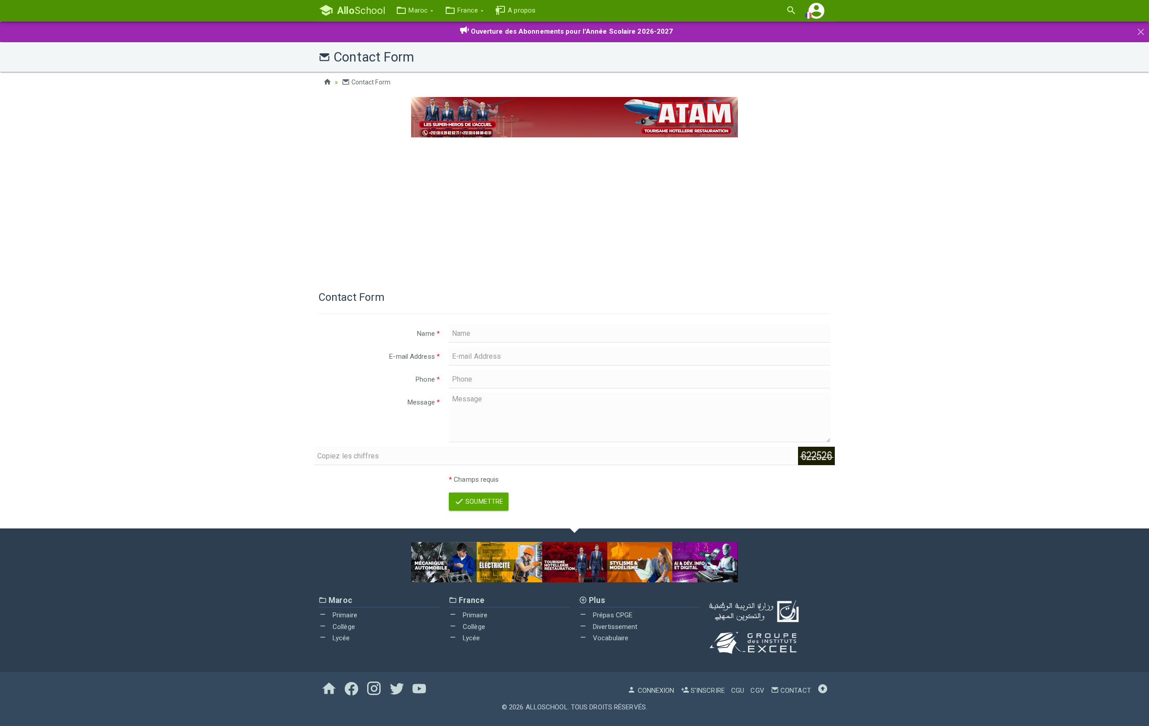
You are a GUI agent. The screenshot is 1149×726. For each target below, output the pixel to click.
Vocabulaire (609, 638)
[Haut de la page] (822, 690)
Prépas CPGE (611, 615)
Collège (343, 627)
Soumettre (483, 501)
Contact (795, 690)
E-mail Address (414, 356)
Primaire (344, 615)
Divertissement (614, 627)
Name (428, 334)
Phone (428, 379)
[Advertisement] (574, 209)
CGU (737, 690)
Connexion (655, 690)
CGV (757, 690)
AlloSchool (547, 707)
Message (424, 402)
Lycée (340, 638)
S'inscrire (707, 690)
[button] (414, 10)
